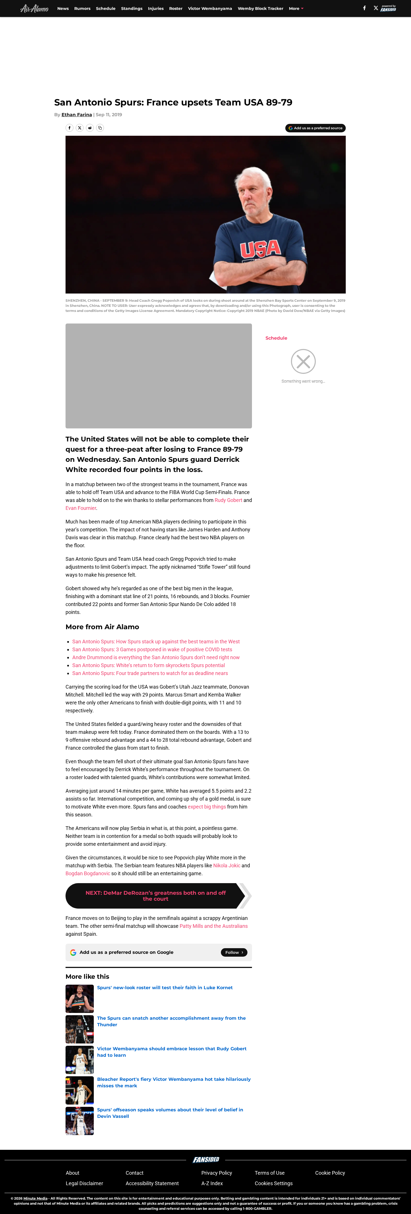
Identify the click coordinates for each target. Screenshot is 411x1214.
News (63, 8)
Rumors (82, 8)
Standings (131, 8)
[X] (376, 8)
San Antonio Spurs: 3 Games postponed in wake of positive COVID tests (152, 649)
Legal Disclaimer (84, 1183)
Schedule (106, 8)
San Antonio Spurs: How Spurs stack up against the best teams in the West (156, 641)
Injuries (156, 8)
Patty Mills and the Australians (214, 926)
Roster (175, 8)
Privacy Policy (216, 1173)
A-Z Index (212, 1183)
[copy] (100, 128)
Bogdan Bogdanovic (88, 873)
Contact (134, 1173)
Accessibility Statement (152, 1183)
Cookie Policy (330, 1173)
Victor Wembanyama (210, 8)
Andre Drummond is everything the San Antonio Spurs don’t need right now (156, 657)
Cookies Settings (274, 1183)
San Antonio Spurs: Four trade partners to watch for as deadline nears (150, 673)
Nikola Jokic (226, 865)
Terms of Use (270, 1173)
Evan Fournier (81, 508)
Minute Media (35, 1198)
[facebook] (364, 8)
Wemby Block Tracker (260, 8)
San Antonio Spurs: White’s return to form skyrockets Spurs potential (148, 665)
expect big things (206, 807)
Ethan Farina (77, 114)
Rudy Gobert (228, 500)
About (72, 1173)
